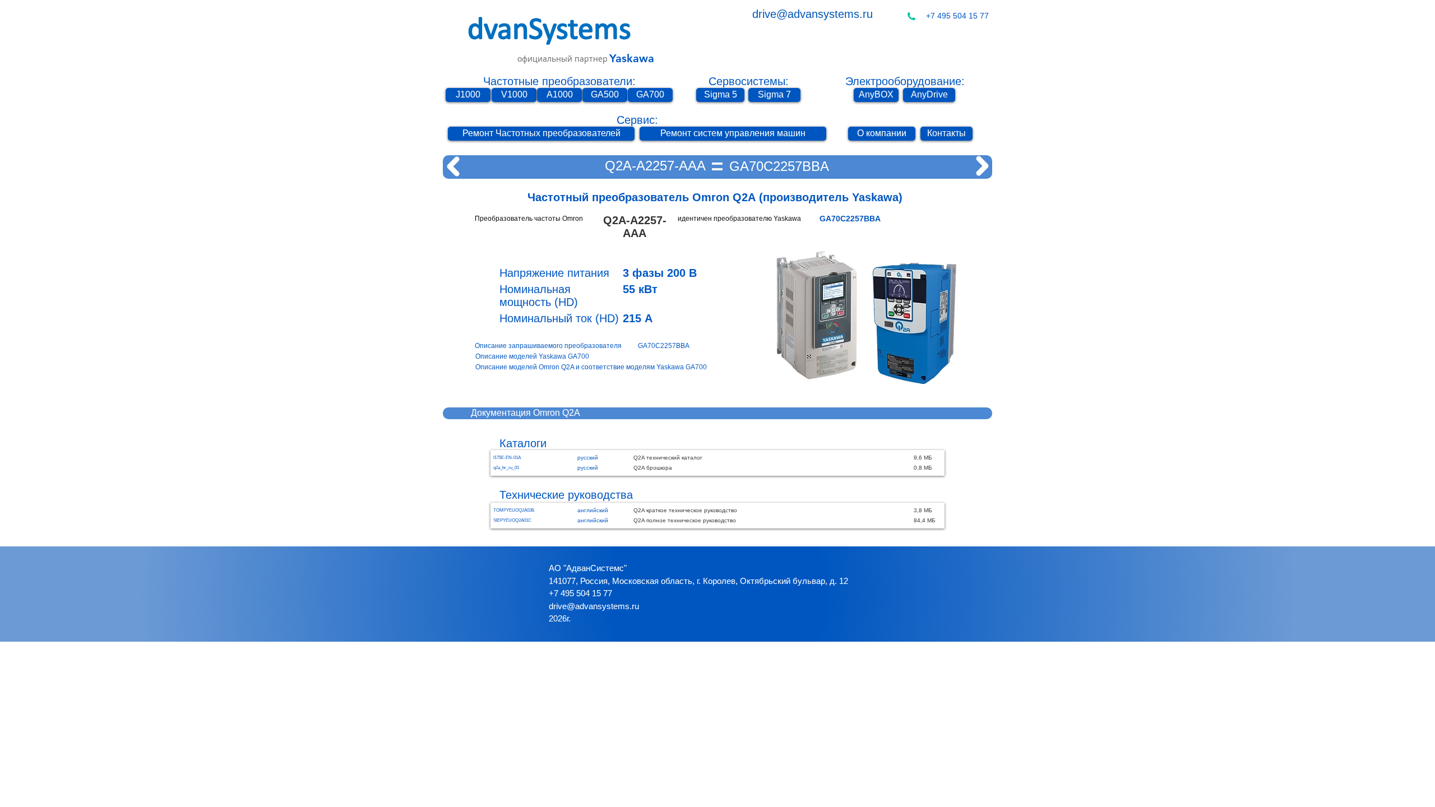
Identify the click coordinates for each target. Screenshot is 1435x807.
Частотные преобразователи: (559, 81)
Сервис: (637, 120)
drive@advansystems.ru (812, 14)
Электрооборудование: (905, 81)
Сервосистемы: (749, 81)
